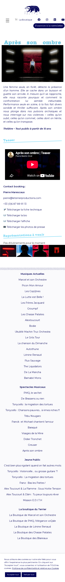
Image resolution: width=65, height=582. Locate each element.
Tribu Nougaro (32, 415)
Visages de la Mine (32, 433)
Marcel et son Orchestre (32, 279)
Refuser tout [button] (29, 574)
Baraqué (32, 427)
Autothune (32, 349)
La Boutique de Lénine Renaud (32, 526)
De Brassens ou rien (32, 398)
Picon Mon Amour (32, 285)
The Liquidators (33, 366)
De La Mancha (32, 372)
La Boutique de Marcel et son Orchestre (32, 515)
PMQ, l (28, 392)
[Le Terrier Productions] (32, 10)
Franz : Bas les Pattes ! (33, 482)
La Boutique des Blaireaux (32, 538)
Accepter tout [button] (13, 574)
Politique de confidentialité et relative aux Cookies (35, 568)
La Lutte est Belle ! (33, 297)
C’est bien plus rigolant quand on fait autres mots (32, 465)
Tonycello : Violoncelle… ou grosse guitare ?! (32, 471)
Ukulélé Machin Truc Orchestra (32, 331)
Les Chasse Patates (32, 314)
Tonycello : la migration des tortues (32, 404)
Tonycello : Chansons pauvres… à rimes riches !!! (33, 410)
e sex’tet (37, 392)
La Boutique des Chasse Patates (33, 532)
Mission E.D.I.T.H (32, 500)
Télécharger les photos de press (25, 226)
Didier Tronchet (33, 439)
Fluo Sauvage (32, 360)
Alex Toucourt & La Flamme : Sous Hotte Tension (32, 488)
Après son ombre (32, 450)
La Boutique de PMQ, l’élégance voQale (32, 520)
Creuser (32, 444)
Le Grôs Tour (32, 337)
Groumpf (32, 308)
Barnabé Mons (32, 377)
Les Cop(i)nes (32, 291)
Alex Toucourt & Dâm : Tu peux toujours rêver (32, 494)
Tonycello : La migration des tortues (32, 477)
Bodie (32, 325)
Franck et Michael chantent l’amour (33, 421)
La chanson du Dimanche (33, 343)
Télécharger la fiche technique (24, 209)
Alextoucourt (32, 320)
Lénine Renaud (33, 354)
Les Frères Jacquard (32, 302)
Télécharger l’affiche (18, 221)
